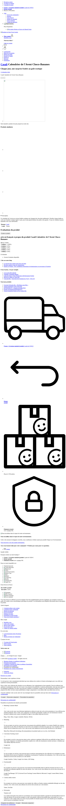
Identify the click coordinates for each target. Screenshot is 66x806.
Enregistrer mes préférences (7, 803)
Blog (5, 635)
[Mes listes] (5, 46)
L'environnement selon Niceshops (12, 633)
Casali (4, 64)
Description (5, 215)
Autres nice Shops (8, 673)
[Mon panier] (34, 48)
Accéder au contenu (9, 3)
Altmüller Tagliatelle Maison (11, 274)
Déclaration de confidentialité (8, 700)
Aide (5, 13)
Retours (9, 16)
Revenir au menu (8, 2)
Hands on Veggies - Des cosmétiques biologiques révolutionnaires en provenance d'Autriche (27, 266)
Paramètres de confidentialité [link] (11, 667)
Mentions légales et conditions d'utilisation (14, 661)
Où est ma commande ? (13, 14)
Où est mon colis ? (8, 626)
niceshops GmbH (12, 658)
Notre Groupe (7, 643)
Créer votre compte (9, 624)
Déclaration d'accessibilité (10, 665)
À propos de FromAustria (10, 642)
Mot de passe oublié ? (9, 625)
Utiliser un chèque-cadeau (10, 628)
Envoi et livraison (8, 612)
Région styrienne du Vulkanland (12, 636)
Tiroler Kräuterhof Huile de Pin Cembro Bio (15, 291)
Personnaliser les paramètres (27, 697)
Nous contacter (11, 20)
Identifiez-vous (7, 37)
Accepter (3, 697)
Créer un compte (8, 43)
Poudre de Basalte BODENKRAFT (13, 289)
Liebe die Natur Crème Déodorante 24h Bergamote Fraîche (19, 276)
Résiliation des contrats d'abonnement (13, 668)
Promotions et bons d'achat (10, 615)
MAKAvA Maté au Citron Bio (11, 277)
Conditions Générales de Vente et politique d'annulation (18, 664)
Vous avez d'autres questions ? (11, 617)
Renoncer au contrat (6, 675)
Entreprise (6, 671)
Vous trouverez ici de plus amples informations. (13, 542)
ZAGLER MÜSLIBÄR (10, 273)
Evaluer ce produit (5, 233)
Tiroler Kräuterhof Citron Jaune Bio (13, 286)
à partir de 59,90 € (18, 7)
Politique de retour (8, 614)
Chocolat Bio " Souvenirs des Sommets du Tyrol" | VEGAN (19, 278)
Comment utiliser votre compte (11, 608)
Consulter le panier (8, 5)
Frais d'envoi (10, 17)
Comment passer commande (11, 609)
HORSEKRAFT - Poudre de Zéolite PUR (15, 288)
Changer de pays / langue (15, 655)
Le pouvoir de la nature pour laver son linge (15, 263)
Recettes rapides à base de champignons (14, 265)
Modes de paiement (12, 19)
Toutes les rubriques (12, 22)
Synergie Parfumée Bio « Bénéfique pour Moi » (16, 285)
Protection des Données (10, 662)
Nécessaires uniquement (13, 697)
